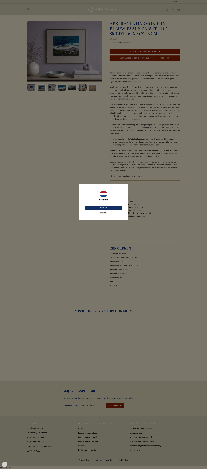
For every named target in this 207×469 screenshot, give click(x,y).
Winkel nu (103, 207)
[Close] (123, 187)
